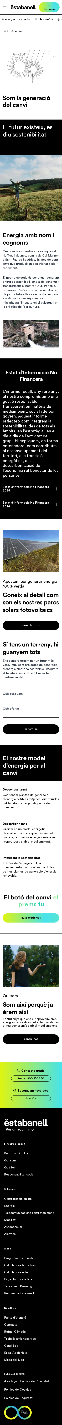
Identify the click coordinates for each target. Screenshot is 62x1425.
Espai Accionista (15, 1352)
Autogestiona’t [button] (31, 917)
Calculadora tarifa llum (20, 1265)
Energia (9, 1205)
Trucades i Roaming (18, 1286)
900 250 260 (31, 1078)
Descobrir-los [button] (31, 625)
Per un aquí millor (16, 1153)
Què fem (10, 1167)
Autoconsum (13, 1226)
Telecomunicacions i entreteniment (29, 1212)
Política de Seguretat (19, 1397)
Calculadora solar (16, 1272)
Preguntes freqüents (18, 1258)
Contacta (10, 1324)
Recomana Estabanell (19, 1293)
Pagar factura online (18, 1279)
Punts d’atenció (15, 1317)
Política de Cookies (17, 1389)
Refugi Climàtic (15, 1331)
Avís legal (10, 1381)
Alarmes (10, 1233)
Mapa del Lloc (14, 1359)
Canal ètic (11, 1345)
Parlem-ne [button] (31, 729)
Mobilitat (10, 1219)
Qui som (10, 1160)
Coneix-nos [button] (31, 1039)
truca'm (31, 1098)
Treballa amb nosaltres (20, 1338)
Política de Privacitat (34, 1381)
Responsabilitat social (19, 1174)
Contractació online (18, 1198)
